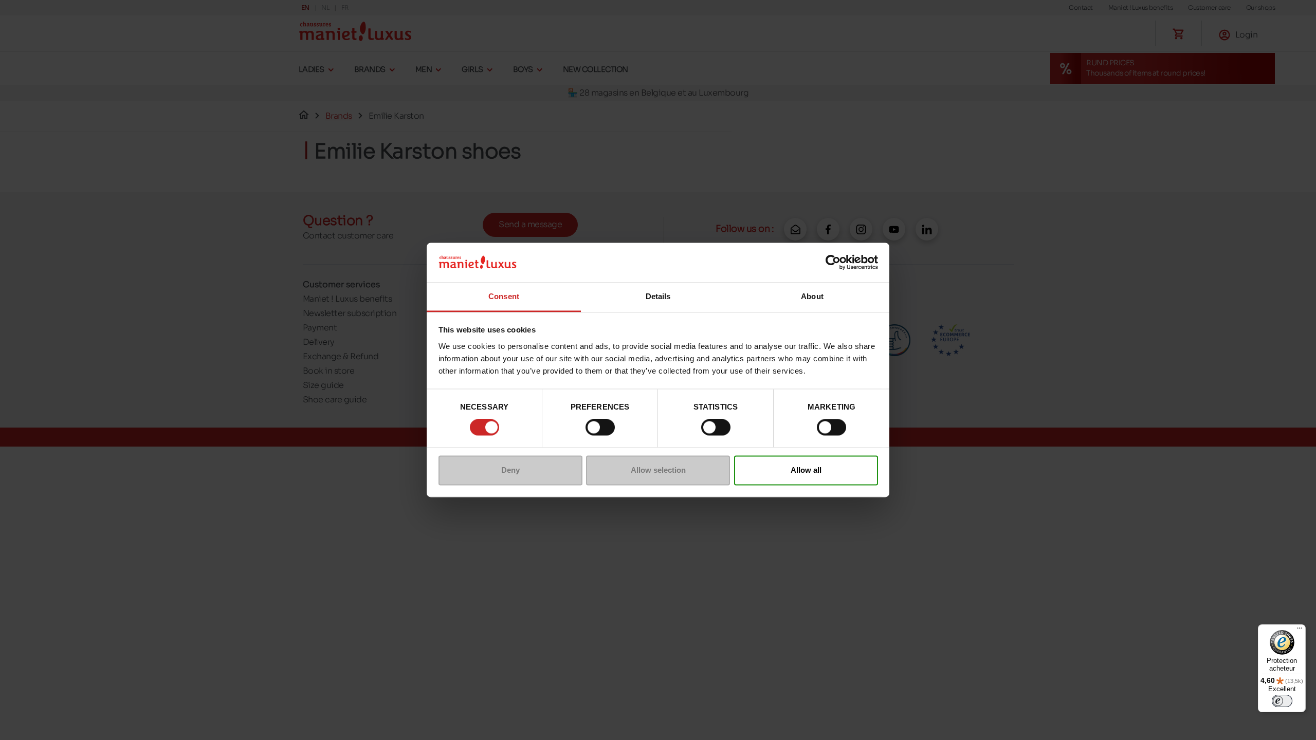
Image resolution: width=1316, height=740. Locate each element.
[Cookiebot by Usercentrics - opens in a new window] (833, 262)
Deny (510, 470)
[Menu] (1299, 630)
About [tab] (812, 296)
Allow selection (658, 470)
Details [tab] (658, 296)
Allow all (806, 470)
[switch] (600, 427)
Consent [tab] (503, 296)
